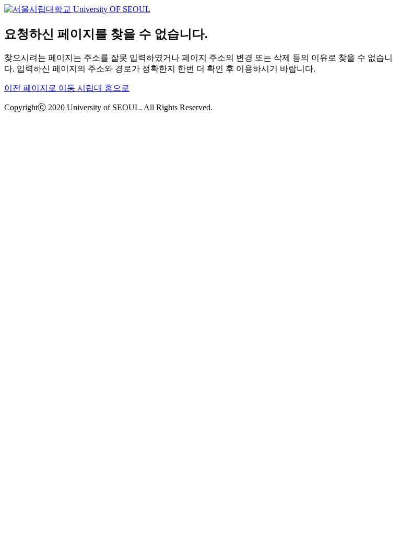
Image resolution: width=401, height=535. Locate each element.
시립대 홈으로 (103, 88)
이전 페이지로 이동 (40, 88)
